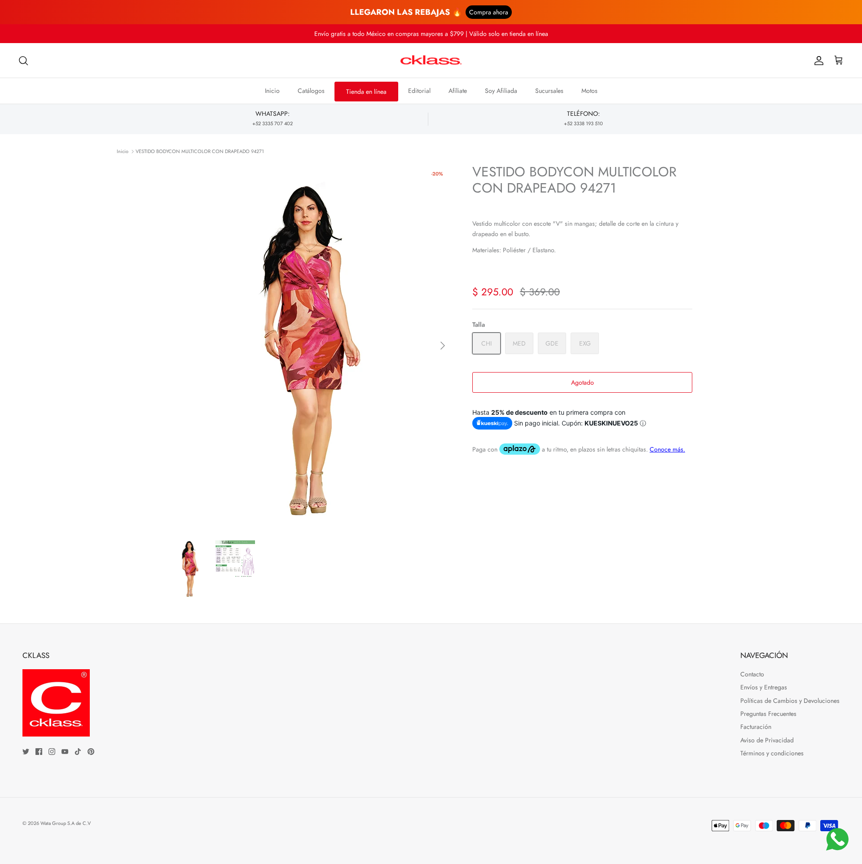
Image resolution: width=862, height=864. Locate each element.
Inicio (272, 90)
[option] (311, 345)
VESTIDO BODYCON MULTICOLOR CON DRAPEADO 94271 (200, 151)
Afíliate (458, 90)
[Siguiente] (443, 345)
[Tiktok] (78, 751)
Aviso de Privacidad (767, 740)
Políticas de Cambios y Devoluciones (790, 700)
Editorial (419, 90)
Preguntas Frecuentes (768, 713)
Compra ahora (488, 12)
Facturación (755, 726)
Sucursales (549, 90)
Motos (589, 90)
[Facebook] (38, 751)
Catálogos (311, 90)
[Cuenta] (817, 60)
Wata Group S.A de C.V (65, 823)
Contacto (752, 674)
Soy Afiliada (501, 90)
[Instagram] (51, 751)
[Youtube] (65, 751)
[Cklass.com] (431, 60)
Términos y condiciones (772, 753)
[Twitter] (25, 751)
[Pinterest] (91, 751)
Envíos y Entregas (763, 687)
